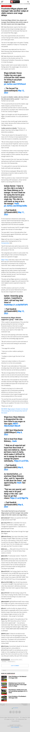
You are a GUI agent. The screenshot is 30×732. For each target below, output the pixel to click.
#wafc (16, 203)
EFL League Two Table (9, 719)
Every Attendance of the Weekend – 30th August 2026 (18, 697)
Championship (5, 243)
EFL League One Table (25, 717)
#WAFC (15, 423)
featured (4, 661)
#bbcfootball (9, 426)
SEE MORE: (14, 411)
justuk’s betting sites (15, 727)
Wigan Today (4, 260)
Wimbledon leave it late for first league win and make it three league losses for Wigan (17, 684)
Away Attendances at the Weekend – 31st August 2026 (18, 677)
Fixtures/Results (15, 721)
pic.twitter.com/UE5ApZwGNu (15, 206)
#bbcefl (17, 426)
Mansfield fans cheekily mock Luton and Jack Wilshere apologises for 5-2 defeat (18, 691)
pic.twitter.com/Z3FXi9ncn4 (15, 84)
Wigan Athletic (11, 661)
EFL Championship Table (21, 719)
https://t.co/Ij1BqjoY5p (19, 498)
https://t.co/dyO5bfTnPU (18, 305)
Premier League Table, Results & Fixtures (9, 717)
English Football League (16, 659)
